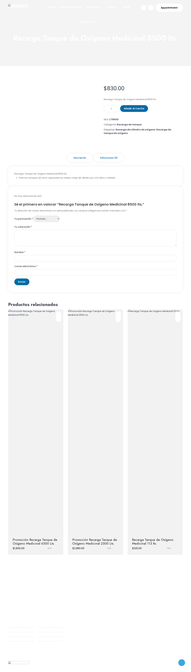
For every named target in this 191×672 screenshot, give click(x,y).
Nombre (19, 252)
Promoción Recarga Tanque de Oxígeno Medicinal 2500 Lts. (94, 541)
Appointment (169, 7)
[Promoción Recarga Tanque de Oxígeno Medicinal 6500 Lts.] (35, 421)
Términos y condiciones (44, 645)
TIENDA (111, 7)
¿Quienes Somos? (18, 624)
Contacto (13, 643)
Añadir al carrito (134, 108)
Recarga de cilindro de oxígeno (135, 129)
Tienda (12, 633)
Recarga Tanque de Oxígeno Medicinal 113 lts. (152, 541)
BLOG (126, 7)
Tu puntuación (23, 218)
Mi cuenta (43, 633)
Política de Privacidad (50, 638)
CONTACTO (88, 22)
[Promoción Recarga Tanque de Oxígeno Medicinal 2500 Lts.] (95, 421)
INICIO (51, 7)
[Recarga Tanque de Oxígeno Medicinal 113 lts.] (155, 421)
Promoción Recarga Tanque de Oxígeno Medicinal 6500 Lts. (35, 541)
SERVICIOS (93, 7)
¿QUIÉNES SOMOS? (71, 7)
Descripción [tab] (80, 157)
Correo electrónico (26, 266)
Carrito (42, 629)
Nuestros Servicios (18, 629)
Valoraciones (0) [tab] (108, 157)
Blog (10, 638)
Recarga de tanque (129, 124)
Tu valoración (23, 226)
